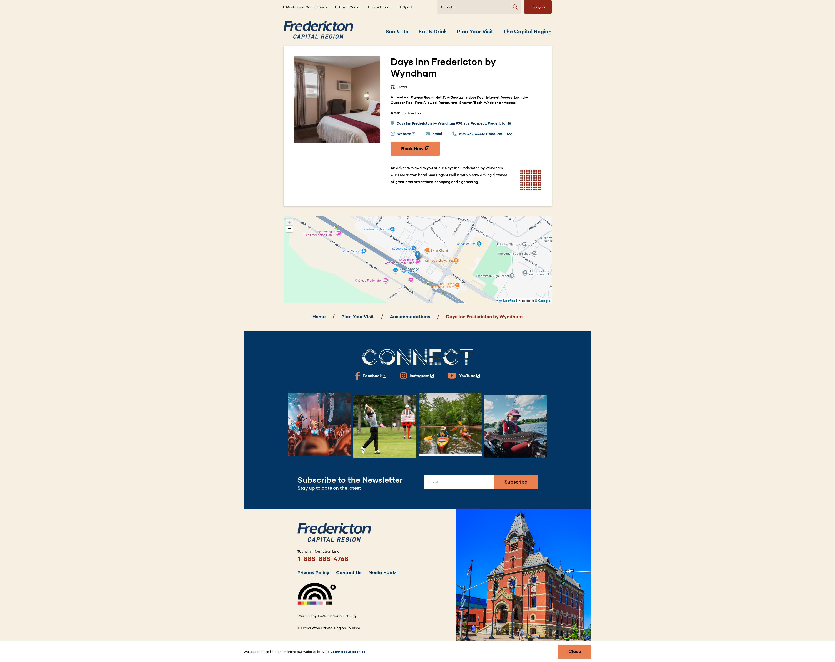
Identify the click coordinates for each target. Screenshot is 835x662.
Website (406, 133)
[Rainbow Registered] (316, 603)
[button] (417, 255)
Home (319, 316)
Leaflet (508, 300)
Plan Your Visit (357, 316)
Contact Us (348, 573)
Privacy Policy (313, 573)
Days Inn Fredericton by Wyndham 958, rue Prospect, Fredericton (454, 123)
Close (574, 651)
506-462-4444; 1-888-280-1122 (485, 133)
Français (538, 7)
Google (544, 300)
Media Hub (382, 573)
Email (437, 133)
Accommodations (410, 316)
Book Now (420, 151)
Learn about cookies (348, 651)
